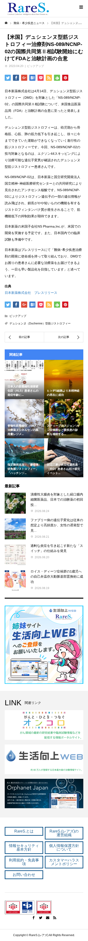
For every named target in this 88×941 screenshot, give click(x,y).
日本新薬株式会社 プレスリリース (31, 293)
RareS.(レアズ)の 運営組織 (64, 833)
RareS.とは (24, 831)
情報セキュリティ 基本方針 (24, 847)
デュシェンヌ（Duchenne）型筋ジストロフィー (40, 323)
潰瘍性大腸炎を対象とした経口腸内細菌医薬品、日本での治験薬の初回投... (57, 499)
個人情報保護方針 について (64, 847)
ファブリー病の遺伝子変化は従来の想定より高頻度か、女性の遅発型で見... (57, 525)
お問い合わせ (24, 875)
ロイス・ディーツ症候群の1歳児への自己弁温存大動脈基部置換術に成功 (57, 576)
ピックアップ (35, 66)
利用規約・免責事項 (24, 862)
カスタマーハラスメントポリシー (64, 862)
